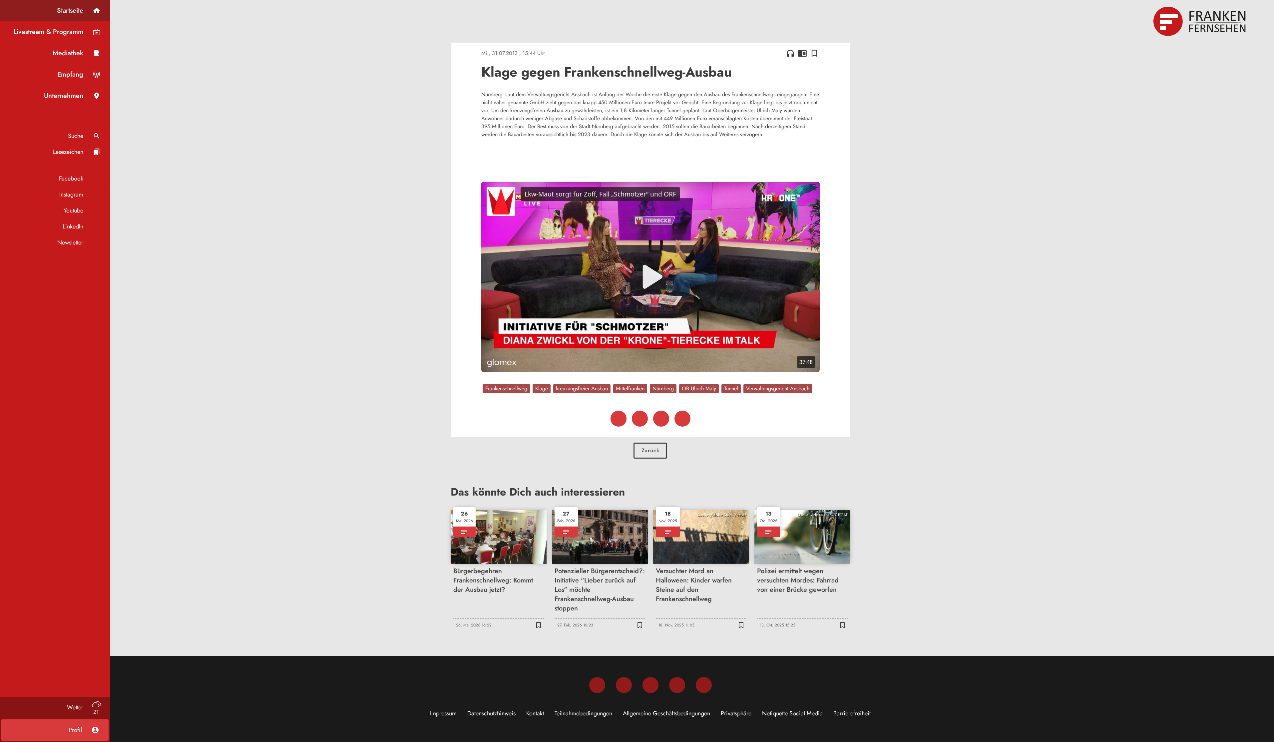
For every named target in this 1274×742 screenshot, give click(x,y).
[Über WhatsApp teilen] (661, 419)
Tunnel (731, 388)
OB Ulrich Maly (699, 388)
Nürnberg (663, 388)
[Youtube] (650, 685)
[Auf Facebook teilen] (619, 419)
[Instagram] (624, 685)
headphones (790, 53)
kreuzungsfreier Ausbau (582, 388)
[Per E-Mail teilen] (682, 419)
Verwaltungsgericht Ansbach (777, 388)
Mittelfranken (630, 388)
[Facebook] (597, 685)
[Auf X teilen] (640, 419)
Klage (541, 388)
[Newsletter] (704, 685)
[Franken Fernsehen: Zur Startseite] (1200, 21)
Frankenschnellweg (506, 388)
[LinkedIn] (677, 685)
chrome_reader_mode (802, 53)
